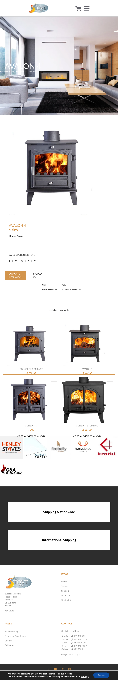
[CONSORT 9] (28, 400)
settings (84, 676)
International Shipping (59, 540)
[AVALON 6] (84, 343)
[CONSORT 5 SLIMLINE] (84, 400)
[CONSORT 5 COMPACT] (28, 343)
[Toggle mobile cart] (78, 8)
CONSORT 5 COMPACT (31, 369)
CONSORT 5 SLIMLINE (87, 425)
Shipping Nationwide (59, 512)
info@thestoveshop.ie (70, 654)
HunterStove (27, 255)
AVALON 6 (87, 369)
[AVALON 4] (59, 170)
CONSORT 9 (31, 425)
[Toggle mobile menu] (87, 8)
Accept (101, 675)
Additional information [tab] (15, 275)
